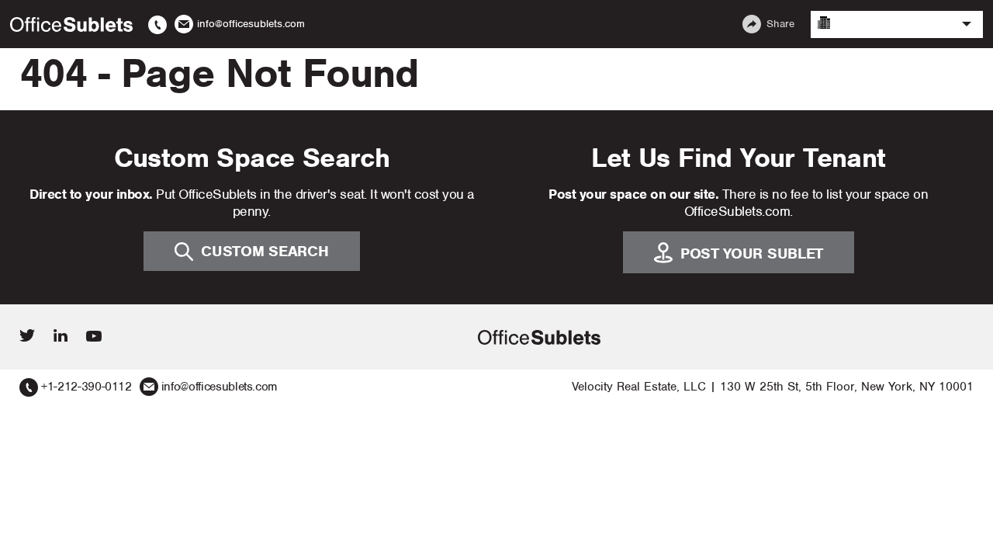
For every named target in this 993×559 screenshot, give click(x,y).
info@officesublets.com (219, 386)
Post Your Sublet (751, 253)
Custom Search (264, 251)
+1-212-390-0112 (86, 386)
